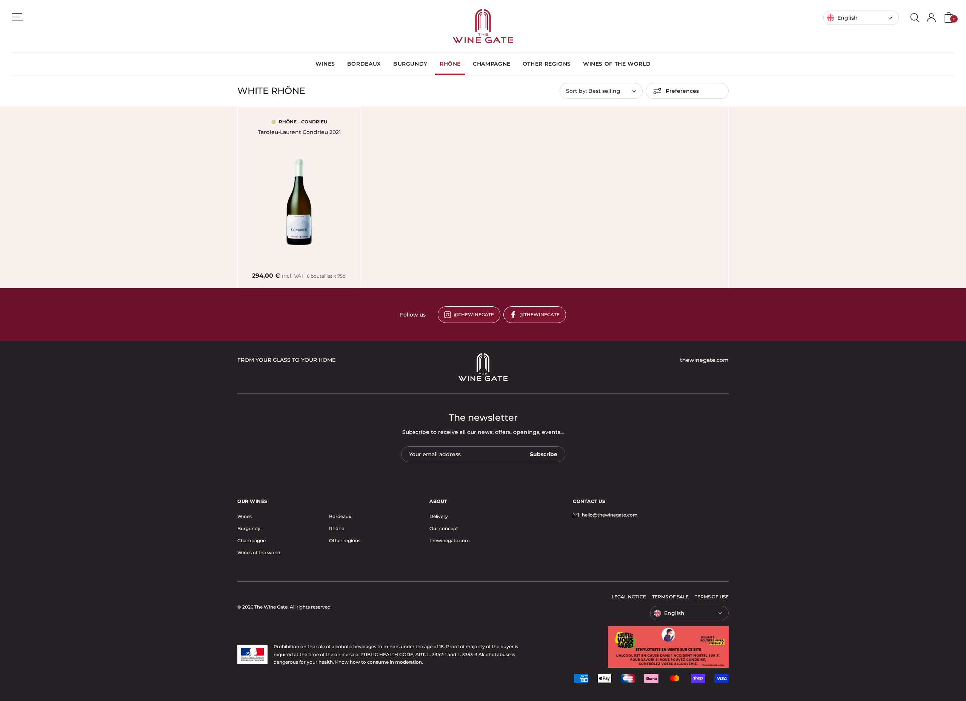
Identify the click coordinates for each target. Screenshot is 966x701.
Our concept (443, 528)
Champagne (251, 540)
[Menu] (17, 17)
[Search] (914, 17)
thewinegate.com (449, 540)
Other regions (344, 540)
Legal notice (629, 597)
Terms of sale (670, 597)
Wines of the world (258, 552)
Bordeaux (340, 516)
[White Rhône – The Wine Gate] (483, 26)
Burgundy (248, 528)
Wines (244, 516)
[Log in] (931, 17)
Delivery (438, 516)
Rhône (336, 528)
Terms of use (712, 597)
